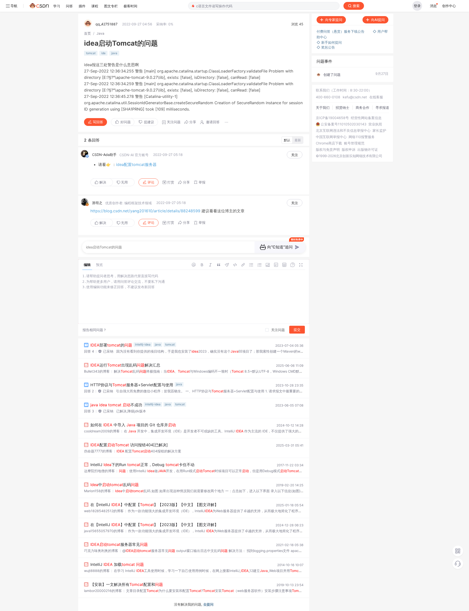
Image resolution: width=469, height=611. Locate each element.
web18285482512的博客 (104, 511)
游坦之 (97, 203)
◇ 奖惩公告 (326, 47)
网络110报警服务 (362, 137)
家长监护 (379, 130)
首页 (87, 33)
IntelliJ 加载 (117, 564)
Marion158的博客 (97, 491)
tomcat (91, 53)
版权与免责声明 (328, 150)
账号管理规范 (354, 143)
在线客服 (376, 97)
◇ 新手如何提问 (329, 42)
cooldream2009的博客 (102, 431)
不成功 (116, 404)
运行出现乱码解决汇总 (125, 365)
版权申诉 (348, 150)
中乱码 (114, 484)
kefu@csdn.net (355, 97)
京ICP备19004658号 (332, 118)
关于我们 (323, 107)
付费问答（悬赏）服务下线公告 (341, 31)
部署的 (111, 345)
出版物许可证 (367, 150)
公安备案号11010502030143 (343, 124)
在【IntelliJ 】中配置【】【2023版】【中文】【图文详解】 (154, 504)
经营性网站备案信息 (366, 118)
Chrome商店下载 (329, 143)
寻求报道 (382, 107)
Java (100, 33)
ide (103, 53)
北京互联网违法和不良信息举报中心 (343, 130)
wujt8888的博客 (97, 571)
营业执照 (375, 124)
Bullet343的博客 (97, 371)
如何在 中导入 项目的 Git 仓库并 (133, 424)
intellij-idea (142, 344)
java (114, 53)
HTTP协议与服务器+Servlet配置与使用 (131, 384)
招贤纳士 (342, 107)
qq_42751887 (106, 24)
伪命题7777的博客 (98, 451)
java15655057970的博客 (104, 531)
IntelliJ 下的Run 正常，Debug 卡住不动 (142, 464)
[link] (87, 33)
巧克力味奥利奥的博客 (101, 551)
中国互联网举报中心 (331, 137)
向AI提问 (378, 20)
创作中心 (449, 6)
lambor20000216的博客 (103, 591)
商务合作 (362, 107)
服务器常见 (119, 544)
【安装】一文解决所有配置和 (126, 584)
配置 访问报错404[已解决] (129, 444)
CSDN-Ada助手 (104, 155)
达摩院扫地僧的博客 (99, 471)
